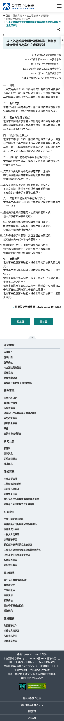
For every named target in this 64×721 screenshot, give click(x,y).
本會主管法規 (31, 15)
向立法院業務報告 (12, 367)
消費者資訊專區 (11, 630)
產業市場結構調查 (12, 433)
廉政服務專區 (10, 539)
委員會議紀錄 (10, 378)
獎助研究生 (9, 585)
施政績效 (8, 362)
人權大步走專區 (11, 534)
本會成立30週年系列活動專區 (18, 383)
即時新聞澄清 (10, 458)
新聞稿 (7, 448)
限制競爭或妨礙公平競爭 (18, 19)
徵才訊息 (8, 464)
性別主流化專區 (11, 529)
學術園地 (9, 573)
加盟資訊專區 (10, 636)
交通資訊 (32, 718)
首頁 (8, 15)
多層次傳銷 (9, 408)
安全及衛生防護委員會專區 (17, 555)
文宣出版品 (9, 590)
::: (1, 1)
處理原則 (45, 15)
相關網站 (8, 600)
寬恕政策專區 (10, 418)
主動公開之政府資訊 (13, 519)
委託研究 (8, 610)
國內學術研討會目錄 (13, 605)
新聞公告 (9, 441)
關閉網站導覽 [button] (32, 337)
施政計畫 (8, 357)
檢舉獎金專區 (10, 423)
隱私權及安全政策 (32, 698)
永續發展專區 (10, 560)
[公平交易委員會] (18, 6)
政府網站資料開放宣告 (32, 705)
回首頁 (43, 321)
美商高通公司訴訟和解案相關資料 (20, 524)
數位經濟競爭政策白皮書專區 (18, 544)
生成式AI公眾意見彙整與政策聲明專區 (22, 550)
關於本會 (9, 345)
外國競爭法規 (10, 494)
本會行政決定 (10, 398)
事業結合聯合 (10, 403)
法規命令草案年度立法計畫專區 (19, 504)
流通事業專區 (10, 641)
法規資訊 (9, 471)
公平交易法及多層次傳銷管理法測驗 (21, 499)
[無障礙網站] (36, 686)
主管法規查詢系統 (12, 484)
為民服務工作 (10, 625)
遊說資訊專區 (10, 565)
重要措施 (8, 372)
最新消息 (8, 453)
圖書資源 (8, 595)
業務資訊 (9, 390)
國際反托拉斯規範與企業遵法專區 (20, 413)
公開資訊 (9, 512)
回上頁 (20, 321)
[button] (62, 40)
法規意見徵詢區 (11, 489)
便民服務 (9, 618)
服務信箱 (32, 711)
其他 (6, 428)
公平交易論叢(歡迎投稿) (15, 580)
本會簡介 (8, 352)
